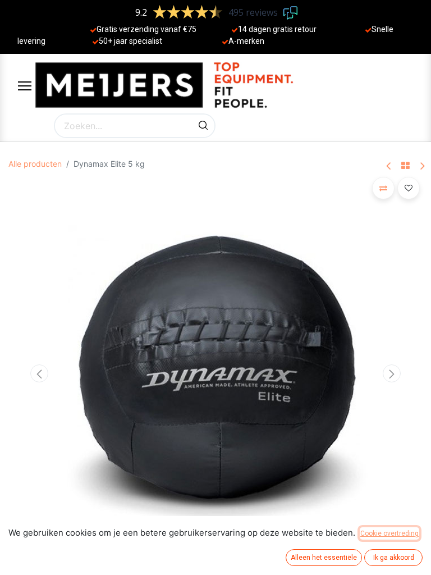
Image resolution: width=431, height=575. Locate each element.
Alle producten (35, 163)
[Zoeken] (203, 126)
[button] (39, 373)
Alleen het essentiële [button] (324, 558)
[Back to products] (405, 166)
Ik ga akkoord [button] (393, 558)
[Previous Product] (389, 166)
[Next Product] (421, 166)
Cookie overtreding (389, 533)
